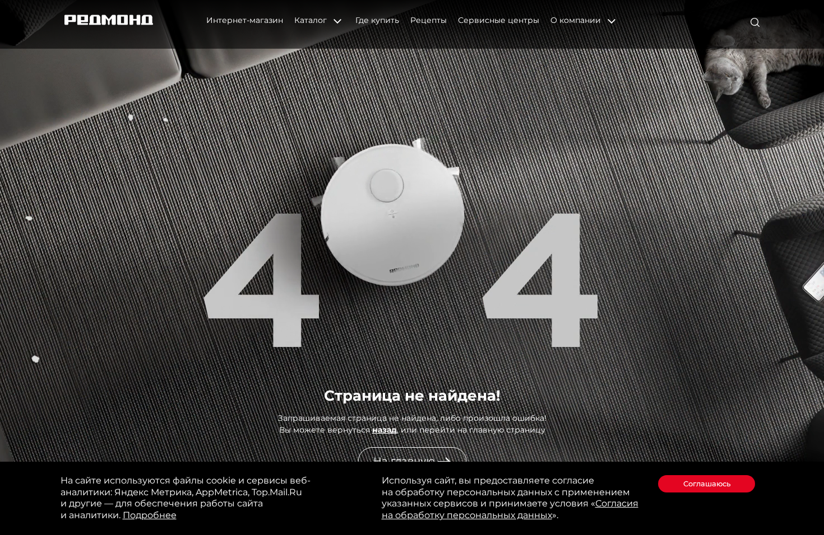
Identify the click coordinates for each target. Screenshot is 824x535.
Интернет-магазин (244, 20)
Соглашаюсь (706, 483)
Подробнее (150, 515)
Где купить (377, 20)
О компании (576, 20)
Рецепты (428, 20)
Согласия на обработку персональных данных (510, 509)
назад (384, 430)
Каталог (311, 20)
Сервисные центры (498, 20)
